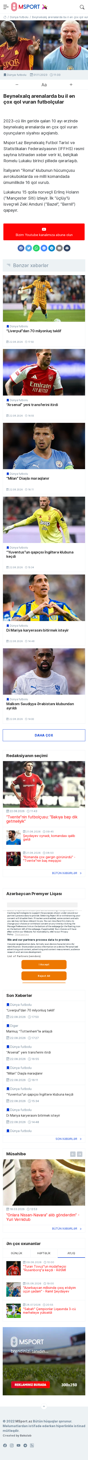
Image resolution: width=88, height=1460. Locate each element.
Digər (14, 1025)
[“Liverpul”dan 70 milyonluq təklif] (44, 298)
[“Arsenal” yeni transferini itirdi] (44, 372)
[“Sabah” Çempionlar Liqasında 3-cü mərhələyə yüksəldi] (13, 1311)
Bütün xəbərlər (64, 873)
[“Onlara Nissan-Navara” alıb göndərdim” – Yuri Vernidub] (44, 1182)
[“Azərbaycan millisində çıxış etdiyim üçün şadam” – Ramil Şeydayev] (13, 1289)
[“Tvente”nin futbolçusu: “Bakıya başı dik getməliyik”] (44, 784)
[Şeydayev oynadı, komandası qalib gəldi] (13, 837)
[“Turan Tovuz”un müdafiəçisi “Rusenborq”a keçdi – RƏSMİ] (13, 1268)
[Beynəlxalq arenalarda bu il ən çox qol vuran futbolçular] (44, 45)
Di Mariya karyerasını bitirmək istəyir (37, 630)
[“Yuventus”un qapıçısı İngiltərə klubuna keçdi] (44, 520)
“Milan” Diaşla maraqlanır (27, 478)
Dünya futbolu (16, 74)
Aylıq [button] (71, 1253)
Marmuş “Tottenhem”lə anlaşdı (29, 1031)
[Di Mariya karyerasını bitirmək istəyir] (44, 598)
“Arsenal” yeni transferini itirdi (32, 405)
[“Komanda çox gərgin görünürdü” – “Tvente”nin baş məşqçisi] (13, 859)
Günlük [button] (16, 1253)
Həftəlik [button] (44, 1253)
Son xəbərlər (66, 1139)
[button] (82, 7)
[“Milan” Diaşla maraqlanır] (44, 446)
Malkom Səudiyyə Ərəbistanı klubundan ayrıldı (40, 706)
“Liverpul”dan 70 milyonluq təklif (33, 331)
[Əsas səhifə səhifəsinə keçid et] (4, 17)
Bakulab (25, 1435)
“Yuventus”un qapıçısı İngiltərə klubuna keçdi (39, 554)
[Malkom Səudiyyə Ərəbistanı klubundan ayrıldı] (44, 671)
